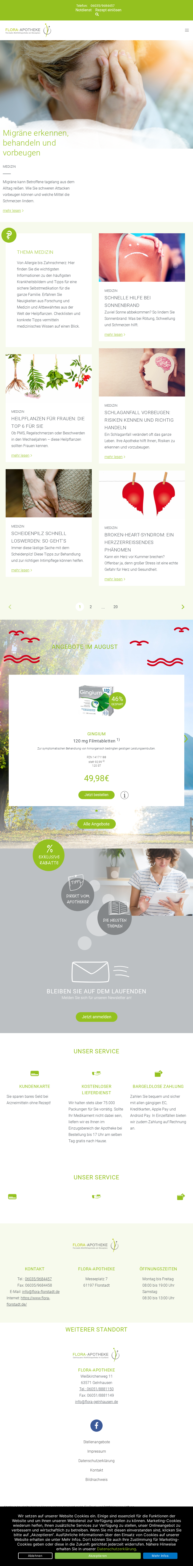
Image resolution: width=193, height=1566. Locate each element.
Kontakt (96, 1470)
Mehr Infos (160, 1556)
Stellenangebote (96, 1442)
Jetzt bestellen (96, 795)
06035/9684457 (103, 6)
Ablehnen (35, 1556)
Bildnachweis (96, 1479)
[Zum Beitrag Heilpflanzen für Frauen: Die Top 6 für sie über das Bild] (49, 378)
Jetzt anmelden (96, 1016)
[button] (187, 735)
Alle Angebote (96, 823)
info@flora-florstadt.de (41, 1291)
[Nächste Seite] (183, 607)
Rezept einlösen (108, 10)
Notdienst (84, 10)
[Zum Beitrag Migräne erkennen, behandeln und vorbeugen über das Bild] (96, 94)
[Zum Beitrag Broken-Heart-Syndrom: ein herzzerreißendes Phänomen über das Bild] (142, 495)
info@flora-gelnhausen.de (96, 1401)
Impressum (96, 1451)
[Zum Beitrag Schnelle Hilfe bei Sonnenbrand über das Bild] (142, 257)
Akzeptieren (97, 1556)
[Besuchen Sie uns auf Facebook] (96, 1425)
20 (115, 607)
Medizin (9, 166)
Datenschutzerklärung (96, 1461)
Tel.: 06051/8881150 (96, 1389)
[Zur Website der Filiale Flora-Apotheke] (96, 1355)
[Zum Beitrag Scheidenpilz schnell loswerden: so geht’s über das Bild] (49, 493)
